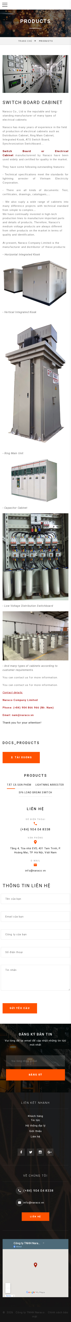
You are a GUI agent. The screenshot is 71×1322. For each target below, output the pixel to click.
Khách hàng (35, 1116)
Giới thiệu (35, 1131)
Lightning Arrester (50, 784)
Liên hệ (35, 1136)
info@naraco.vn (35, 870)
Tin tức (35, 1120)
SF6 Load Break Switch (35, 792)
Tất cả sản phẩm (19, 784)
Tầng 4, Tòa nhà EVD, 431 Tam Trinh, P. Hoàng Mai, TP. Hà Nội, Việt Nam (35, 850)
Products (46, 41)
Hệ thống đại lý (35, 1125)
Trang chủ (25, 41)
